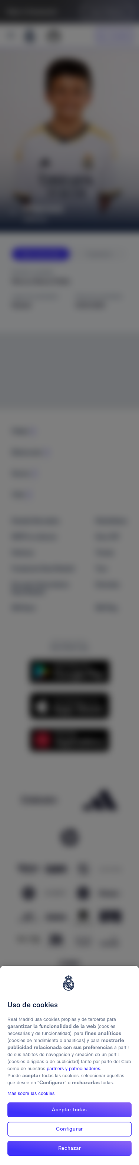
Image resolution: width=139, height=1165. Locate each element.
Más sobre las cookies (30, 1093)
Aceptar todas (69, 1109)
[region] (69, 1065)
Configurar (69, 1129)
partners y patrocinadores (73, 1068)
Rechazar (69, 1148)
